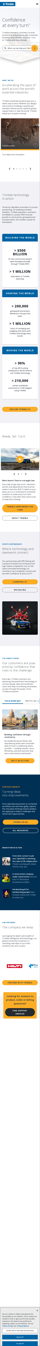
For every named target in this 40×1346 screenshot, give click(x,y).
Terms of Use (7, 1326)
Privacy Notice (23, 1326)
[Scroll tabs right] (38, 701)
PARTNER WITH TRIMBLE (20, 982)
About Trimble (20, 518)
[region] (20, 144)
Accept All (20, 1343)
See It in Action (20, 761)
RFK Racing (20, 590)
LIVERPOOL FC (20, 582)
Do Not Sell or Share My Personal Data (20, 1330)
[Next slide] (30, 168)
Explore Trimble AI (20, 409)
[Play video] (20, 459)
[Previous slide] (9, 168)
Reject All (20, 1337)
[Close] (37, 1310)
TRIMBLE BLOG (20, 822)
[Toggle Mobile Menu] (37, 4)
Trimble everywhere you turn (20, 508)
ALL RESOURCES (20, 830)
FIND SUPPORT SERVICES (20, 1012)
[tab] (13, 168)
